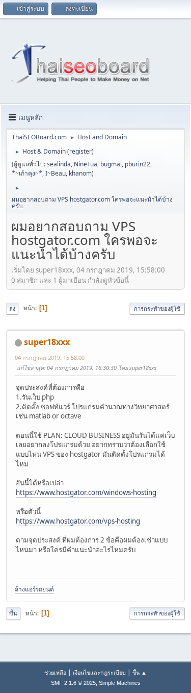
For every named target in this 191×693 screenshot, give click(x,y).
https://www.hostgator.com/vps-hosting (78, 521)
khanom (80, 173)
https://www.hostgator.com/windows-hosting (86, 492)
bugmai (111, 164)
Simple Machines (120, 683)
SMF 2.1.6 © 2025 (73, 683)
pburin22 (137, 164)
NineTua (85, 164)
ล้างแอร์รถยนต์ (34, 589)
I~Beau (55, 173)
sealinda (59, 164)
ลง (12, 308)
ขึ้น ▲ (139, 672)
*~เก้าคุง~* (27, 173)
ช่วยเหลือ (55, 672)
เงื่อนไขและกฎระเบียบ (99, 672)
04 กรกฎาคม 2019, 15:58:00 (50, 357)
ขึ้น (13, 613)
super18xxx (47, 342)
